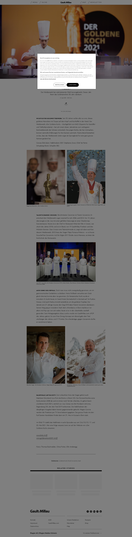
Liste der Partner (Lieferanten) (48, 79)
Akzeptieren (72, 84)
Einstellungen (59, 84)
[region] (66, 71)
